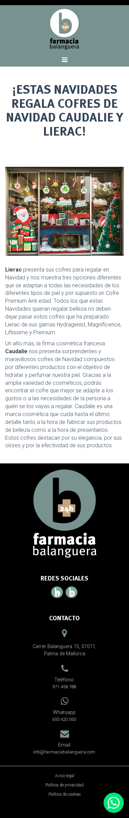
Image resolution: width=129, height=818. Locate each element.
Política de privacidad (64, 785)
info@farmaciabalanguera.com (64, 751)
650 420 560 (64, 719)
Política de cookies (65, 794)
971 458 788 (64, 686)
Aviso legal (64, 775)
